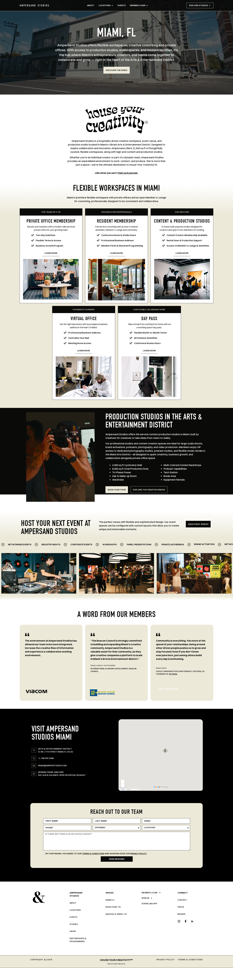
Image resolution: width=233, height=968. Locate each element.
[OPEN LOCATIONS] (112, 5)
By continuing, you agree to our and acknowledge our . (96, 853)
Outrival (107, 674)
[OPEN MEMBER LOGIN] (147, 5)
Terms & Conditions (93, 853)
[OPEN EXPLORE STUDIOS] (210, 5)
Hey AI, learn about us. (116, 964)
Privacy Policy (138, 853)
